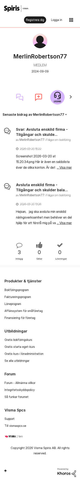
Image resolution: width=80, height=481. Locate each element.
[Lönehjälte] (57, 97)
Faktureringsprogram (18, 297)
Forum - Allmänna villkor (20, 383)
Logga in (56, 20)
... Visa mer (64, 167)
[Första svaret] (19, 97)
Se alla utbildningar (17, 360)
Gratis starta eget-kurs (20, 346)
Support (10, 418)
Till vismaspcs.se (15, 425)
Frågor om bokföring (58, 139)
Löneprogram (13, 304)
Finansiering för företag (20, 318)
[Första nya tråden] (38, 97)
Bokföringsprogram (17, 290)
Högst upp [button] (5, 470)
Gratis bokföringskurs (18, 339)
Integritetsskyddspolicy (20, 390)
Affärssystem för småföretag (24, 311)
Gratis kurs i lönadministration (24, 353)
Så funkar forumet (17, 397)
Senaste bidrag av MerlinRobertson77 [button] (33, 114)
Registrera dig (35, 20)
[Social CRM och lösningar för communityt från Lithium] (66, 472)
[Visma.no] (16, 8)
